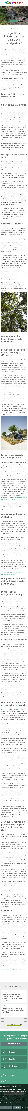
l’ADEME (16, 709)
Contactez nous (13, 1043)
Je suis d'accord (6, 1107)
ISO (11, 834)
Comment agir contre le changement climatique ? (13, 969)
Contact (7, 1081)
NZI (2, 709)
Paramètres (25, 1107)
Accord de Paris (11, 499)
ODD (15, 216)
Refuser (17, 1107)
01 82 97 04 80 (9, 1075)
